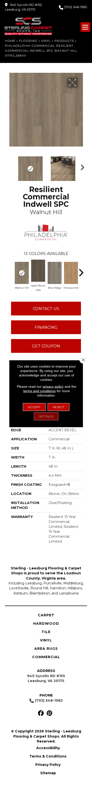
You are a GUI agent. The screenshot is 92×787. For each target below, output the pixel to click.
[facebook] (41, 713)
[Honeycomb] (71, 273)
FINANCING (46, 327)
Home (10, 41)
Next (81, 166)
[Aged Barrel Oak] (38, 270)
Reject (58, 407)
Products (64, 41)
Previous (11, 166)
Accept (34, 407)
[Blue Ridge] (54, 273)
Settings (46, 416)
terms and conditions (39, 391)
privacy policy (53, 386)
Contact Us (46, 308)
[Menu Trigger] (85, 27)
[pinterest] (49, 713)
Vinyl (46, 41)
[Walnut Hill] (21, 273)
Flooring (28, 41)
